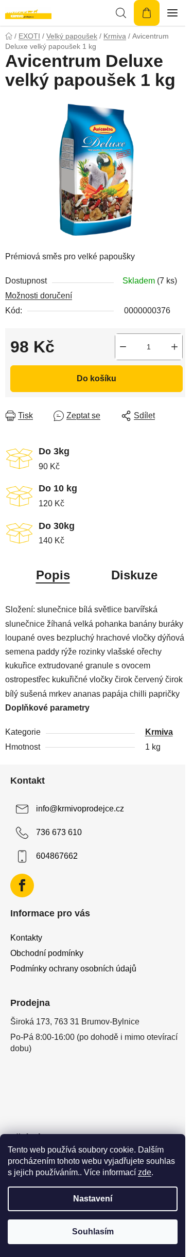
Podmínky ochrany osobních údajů (73, 968)
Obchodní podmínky (46, 953)
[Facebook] (22, 885)
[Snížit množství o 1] (123, 347)
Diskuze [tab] (134, 575)
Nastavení (92, 1198)
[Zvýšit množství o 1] (174, 347)
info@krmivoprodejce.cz (80, 808)
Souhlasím (93, 1231)
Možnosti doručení (38, 295)
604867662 (57, 856)
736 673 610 (59, 832)
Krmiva (159, 732)
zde (144, 1172)
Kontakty (26, 937)
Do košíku (96, 378)
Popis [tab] (53, 575)
